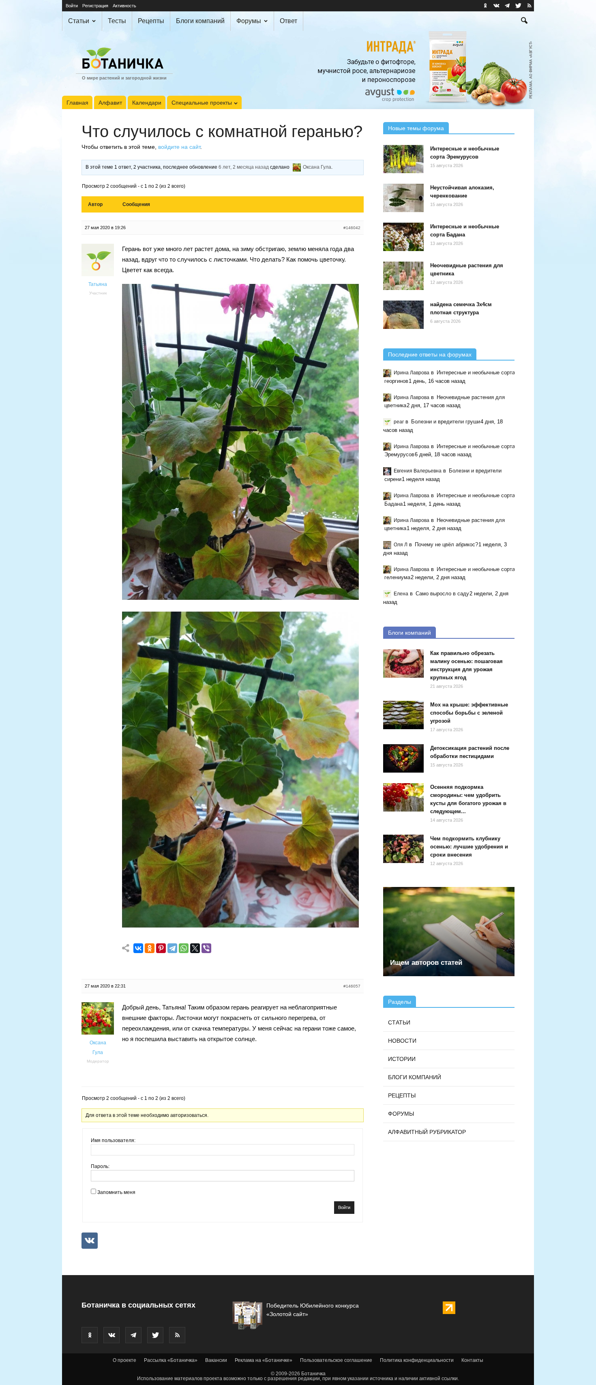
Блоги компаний (200, 20)
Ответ (288, 20)
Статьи (78, 20)
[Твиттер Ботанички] (518, 6)
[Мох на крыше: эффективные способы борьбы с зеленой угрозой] (403, 715)
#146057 (351, 986)
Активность (124, 5)
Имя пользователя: (113, 1140)
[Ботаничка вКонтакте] (496, 6)
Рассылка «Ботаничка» (170, 1360)
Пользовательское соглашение (336, 1360)
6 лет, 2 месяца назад (244, 167)
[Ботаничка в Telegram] (507, 6)
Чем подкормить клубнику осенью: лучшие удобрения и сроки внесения (469, 846)
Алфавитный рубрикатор (427, 1132)
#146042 (351, 227)
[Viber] (206, 948)
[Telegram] (172, 948)
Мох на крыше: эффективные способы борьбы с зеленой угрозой (469, 713)
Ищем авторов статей (426, 962)
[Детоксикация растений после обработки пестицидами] (403, 758)
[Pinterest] (161, 948)
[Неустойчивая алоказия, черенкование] (403, 198)
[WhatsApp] (184, 948)
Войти (72, 5)
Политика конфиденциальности (417, 1360)
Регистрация (95, 5)
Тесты (117, 20)
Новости (402, 1040)
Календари (146, 102)
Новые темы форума (416, 128)
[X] (195, 948)
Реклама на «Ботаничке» (263, 1360)
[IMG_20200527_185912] (240, 597)
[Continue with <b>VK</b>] (89, 1241)
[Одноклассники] (149, 948)
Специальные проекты (202, 102)
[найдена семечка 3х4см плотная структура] (403, 315)
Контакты (472, 1360)
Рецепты (151, 20)
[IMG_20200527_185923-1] (240, 925)
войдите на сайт (179, 147)
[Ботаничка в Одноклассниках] (485, 6)
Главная (77, 102)
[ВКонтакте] (138, 948)
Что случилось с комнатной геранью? (221, 131)
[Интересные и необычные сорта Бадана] (403, 237)
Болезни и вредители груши (445, 422)
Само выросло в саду (442, 594)
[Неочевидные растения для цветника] (403, 276)
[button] (524, 21)
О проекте (124, 1360)
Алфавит (110, 102)
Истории (402, 1059)
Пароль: (100, 1166)
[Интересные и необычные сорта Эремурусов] (403, 159)
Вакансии (216, 1360)
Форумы (248, 20)
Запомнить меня (116, 1192)
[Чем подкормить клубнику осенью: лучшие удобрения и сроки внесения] (403, 849)
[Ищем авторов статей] (449, 931)
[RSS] (529, 6)
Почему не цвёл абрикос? (446, 544)
